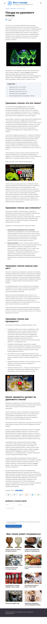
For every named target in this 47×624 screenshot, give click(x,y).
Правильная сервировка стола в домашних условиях (32, 604)
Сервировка (13, 8)
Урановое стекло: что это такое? (17, 87)
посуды (39, 273)
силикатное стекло (21, 106)
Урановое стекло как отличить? (17, 89)
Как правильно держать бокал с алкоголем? (31, 586)
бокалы (19, 451)
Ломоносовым (13, 449)
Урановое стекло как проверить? (18, 93)
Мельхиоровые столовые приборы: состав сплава (12, 586)
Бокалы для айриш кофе (12, 603)
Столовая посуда (21, 8)
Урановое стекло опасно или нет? (18, 91)
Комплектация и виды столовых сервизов (11, 568)
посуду (19, 405)
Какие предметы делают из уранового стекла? (21, 95)
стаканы (36, 449)
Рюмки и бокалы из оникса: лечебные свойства (13, 550)
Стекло (20, 144)
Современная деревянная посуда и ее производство (32, 550)
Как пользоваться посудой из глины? (33, 567)
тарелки (25, 465)
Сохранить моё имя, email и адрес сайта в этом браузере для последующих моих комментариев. (23, 522)
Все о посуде (20, 2)
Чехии (8, 484)
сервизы (27, 72)
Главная (7, 8)
